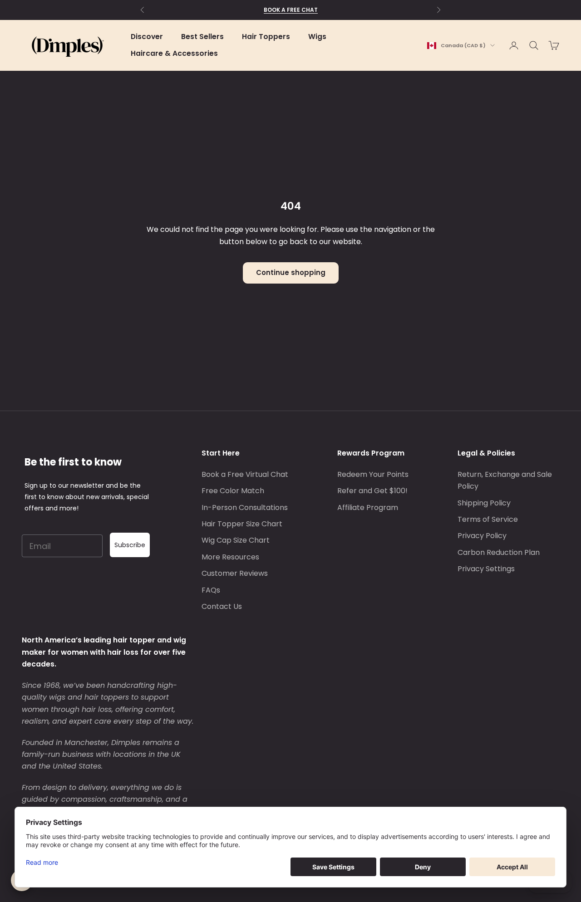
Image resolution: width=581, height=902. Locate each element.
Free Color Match (233, 490)
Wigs (317, 36)
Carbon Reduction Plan (499, 552)
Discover (147, 36)
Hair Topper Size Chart (242, 524)
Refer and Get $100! (372, 490)
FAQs (211, 590)
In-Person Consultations (245, 507)
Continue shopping (290, 272)
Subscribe (129, 544)
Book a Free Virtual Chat (245, 474)
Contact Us (222, 606)
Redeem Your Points (373, 474)
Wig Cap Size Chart (236, 540)
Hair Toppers (266, 36)
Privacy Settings (486, 569)
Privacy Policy (482, 535)
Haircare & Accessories (174, 53)
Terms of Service (488, 519)
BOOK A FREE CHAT (291, 10)
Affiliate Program (367, 507)
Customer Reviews (235, 573)
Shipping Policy (484, 503)
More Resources (230, 557)
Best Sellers (202, 36)
